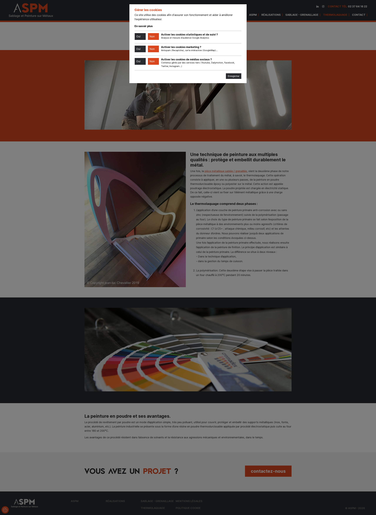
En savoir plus (144, 26)
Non (152, 36)
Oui (138, 36)
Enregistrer (233, 76)
